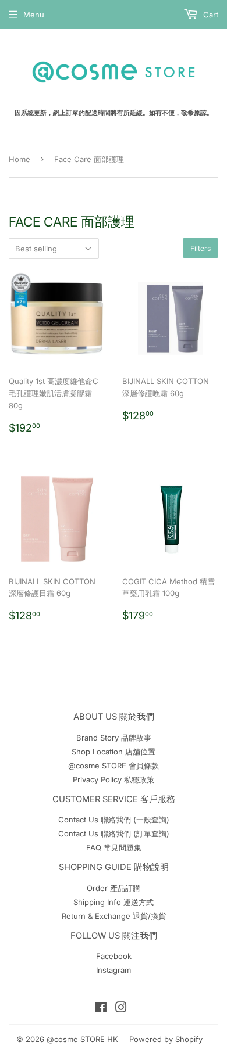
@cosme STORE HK (82, 1039)
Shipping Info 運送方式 (113, 902)
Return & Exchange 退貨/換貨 (114, 916)
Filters (200, 248)
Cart (209, 14)
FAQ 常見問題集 (113, 847)
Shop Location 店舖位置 (113, 751)
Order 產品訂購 (113, 888)
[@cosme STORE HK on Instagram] (121, 1009)
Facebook (114, 956)
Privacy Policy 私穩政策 (113, 779)
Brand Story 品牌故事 (113, 737)
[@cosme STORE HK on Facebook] (101, 1009)
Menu (33, 14)
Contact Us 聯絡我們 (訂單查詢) (113, 833)
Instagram (113, 970)
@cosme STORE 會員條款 (113, 765)
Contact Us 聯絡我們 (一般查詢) (113, 819)
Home (19, 159)
